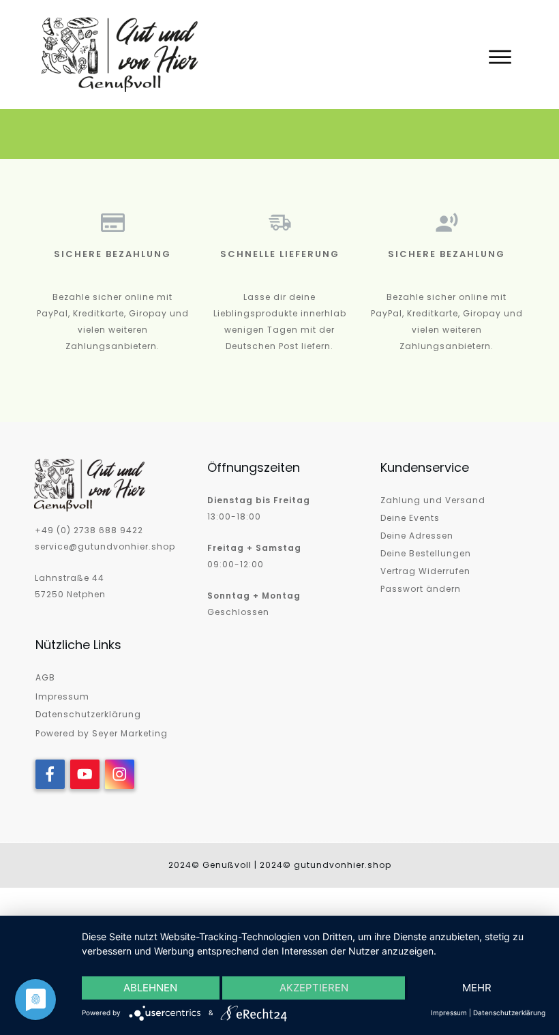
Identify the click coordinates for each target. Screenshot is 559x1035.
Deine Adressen (416, 535)
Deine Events (410, 518)
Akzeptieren (314, 987)
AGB (45, 677)
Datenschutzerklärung (88, 714)
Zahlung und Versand (432, 500)
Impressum (62, 696)
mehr (477, 987)
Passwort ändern (420, 589)
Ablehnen (150, 987)
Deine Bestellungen (425, 553)
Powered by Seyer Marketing (101, 733)
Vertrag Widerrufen (425, 571)
